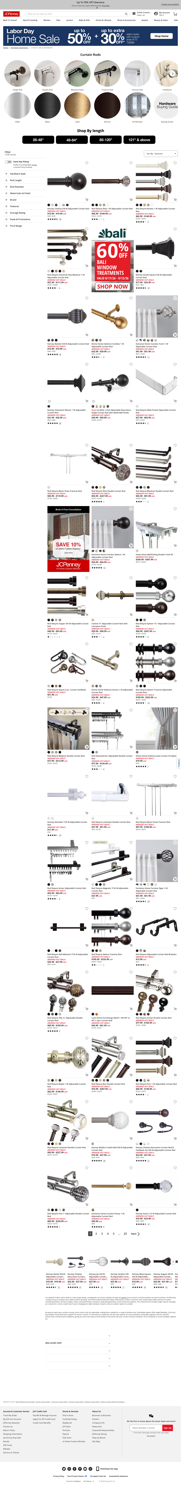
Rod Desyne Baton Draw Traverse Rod (64, 491)
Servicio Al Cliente (11, 1452)
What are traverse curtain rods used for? (22, 1365)
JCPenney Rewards (11, 1423)
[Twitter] (64, 1469)
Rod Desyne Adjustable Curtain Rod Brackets (156, 954)
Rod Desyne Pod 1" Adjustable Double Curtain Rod (68, 1214)
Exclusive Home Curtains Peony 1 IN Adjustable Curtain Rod (108, 1214)
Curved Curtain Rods (75, 1402)
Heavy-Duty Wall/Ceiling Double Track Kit (154, 554)
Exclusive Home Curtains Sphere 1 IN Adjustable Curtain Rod (108, 555)
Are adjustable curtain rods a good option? (23, 1350)
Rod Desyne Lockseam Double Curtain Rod (111, 822)
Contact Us (8, 1426)
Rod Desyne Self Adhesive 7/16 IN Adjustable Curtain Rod (67, 955)
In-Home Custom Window (74, 1441)
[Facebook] (75, 1469)
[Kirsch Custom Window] (68, 539)
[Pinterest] (80, 1469)
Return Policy (9, 1430)
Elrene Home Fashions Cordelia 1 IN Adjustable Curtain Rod (108, 345)
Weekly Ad (67, 1423)
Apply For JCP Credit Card (44, 1419)
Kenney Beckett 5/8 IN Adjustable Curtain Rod (68, 344)
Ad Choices (87, 1481)
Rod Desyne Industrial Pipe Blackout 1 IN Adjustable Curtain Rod (66, 276)
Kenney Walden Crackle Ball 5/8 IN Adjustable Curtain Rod (112, 1148)
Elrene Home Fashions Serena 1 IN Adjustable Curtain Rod (112, 691)
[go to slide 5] (94, 8)
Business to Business (101, 1415)
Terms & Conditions (73, 1481)
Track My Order (10, 1415)
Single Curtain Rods (43, 1402)
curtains (124, 1297)
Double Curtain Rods (91, 1402)
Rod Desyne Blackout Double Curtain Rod (154, 491)
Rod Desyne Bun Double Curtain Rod (108, 1084)
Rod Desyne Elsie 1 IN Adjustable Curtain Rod (112, 208)
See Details (151, 1436)
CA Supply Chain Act (98, 1476)
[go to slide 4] (92, 8)
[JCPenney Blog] (90, 1469)
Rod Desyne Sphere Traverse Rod (107, 954)
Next (133, 1233)
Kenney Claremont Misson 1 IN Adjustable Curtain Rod (66, 411)
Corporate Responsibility (103, 1430)
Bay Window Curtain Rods (25, 1402)
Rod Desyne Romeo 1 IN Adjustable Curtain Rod (155, 210)
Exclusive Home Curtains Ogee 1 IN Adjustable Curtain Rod (152, 889)
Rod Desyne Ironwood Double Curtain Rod (66, 1147)
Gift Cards (7, 1445)
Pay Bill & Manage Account (44, 1415)
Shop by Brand (98, 1437)
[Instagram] (69, 1469)
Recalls (6, 1441)
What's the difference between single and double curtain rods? (33, 1343)
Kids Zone (67, 1437)
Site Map (96, 1441)
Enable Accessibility (170, 4)
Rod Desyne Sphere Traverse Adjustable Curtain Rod (154, 691)
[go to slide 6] (97, 8)
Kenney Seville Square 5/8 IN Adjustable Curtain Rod (154, 276)
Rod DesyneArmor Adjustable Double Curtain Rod (112, 757)
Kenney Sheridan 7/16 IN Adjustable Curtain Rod (67, 823)
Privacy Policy (58, 1476)
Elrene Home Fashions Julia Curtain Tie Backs (156, 756)
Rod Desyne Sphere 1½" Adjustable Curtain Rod (155, 624)
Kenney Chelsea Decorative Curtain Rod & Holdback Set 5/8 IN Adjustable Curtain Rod (155, 1148)
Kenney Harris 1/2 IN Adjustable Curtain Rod (156, 1213)
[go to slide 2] (87, 8)
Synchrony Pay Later (12, 1437)
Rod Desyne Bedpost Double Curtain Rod (66, 756)
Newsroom (97, 1426)
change (34, 165)
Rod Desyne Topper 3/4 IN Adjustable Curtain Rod (68, 624)
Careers (95, 1419)
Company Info (98, 1423)
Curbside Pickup (70, 1419)
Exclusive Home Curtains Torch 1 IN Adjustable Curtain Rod (152, 345)
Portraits (66, 1430)
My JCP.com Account (12, 1419)
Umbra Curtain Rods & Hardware (112, 1402)
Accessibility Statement (118, 1476)
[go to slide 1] (85, 8)
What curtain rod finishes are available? (22, 1358)
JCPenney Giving (99, 1434)
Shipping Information (12, 1434)
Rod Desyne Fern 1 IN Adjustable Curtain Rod (156, 1084)
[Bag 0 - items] (175, 14)
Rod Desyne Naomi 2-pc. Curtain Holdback (66, 689)
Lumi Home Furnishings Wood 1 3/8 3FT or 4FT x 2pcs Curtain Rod (111, 1019)
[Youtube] (85, 1469)
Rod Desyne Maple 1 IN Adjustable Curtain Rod (66, 1085)
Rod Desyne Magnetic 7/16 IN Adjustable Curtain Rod (110, 889)
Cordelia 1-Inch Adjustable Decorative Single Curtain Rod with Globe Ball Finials (111, 411)
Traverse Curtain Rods (59, 1402)
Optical (66, 1434)
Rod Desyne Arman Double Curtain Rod (153, 1018)
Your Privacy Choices (75, 1476)
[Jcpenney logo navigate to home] (11, 14)
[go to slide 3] (89, 8)
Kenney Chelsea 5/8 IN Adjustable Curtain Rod (68, 208)
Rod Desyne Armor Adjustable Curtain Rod (66, 888)
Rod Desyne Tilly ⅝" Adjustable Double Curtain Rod (65, 1019)
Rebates (6, 1449)
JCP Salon (67, 1426)
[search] (127, 14)
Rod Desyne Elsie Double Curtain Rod (108, 491)
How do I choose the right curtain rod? (22, 1335)
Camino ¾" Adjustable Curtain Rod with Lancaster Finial (109, 624)
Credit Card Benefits (42, 1423)
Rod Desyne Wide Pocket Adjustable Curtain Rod (156, 411)
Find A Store (68, 1415)
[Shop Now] (113, 259)
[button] (113, 259)
